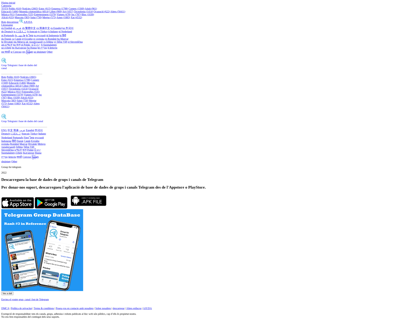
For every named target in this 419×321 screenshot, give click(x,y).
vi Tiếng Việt (60, 41)
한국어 (39, 130)
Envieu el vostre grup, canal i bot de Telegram (25, 299)
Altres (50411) (117, 11)
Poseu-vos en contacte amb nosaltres (74, 308)
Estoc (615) (45, 8)
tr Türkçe (43, 31)
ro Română (50, 38)
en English (6, 28)
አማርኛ (18, 149)
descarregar (12, 22)
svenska (5, 144)
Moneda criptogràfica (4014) (34, 11)
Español (30, 130)
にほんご (15, 133)
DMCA (5, 308)
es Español (56, 28)
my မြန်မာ (27, 51)
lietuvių (12, 157)
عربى (22, 130)
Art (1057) (67, 11)
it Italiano (53, 31)
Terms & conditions (44, 308)
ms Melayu (20, 41)
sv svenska (38, 38)
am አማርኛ (6, 44)
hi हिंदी (63, 35)
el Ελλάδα (27, 38)
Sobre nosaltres (103, 308)
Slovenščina (7, 149)
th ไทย (29, 35)
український (8, 147)
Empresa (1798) (59, 8)
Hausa (38, 152)
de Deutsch (7, 31)
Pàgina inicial (8, 2)
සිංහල (37, 149)
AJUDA (28, 22)
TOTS (4, 8)
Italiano (42, 133)
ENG (4, 130)
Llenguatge (7, 25)
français (26, 133)
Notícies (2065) (30, 8)
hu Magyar (62, 38)
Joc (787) (76, 14)
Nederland (6, 137)
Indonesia (6, 141)
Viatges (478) (64, 14)
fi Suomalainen (49, 44)
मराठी (19, 157)
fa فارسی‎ (20, 35)
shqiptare (6, 161)
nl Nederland (65, 31)
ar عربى (17, 28)
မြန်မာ (35, 157)
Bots (3, 22)
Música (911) (8, 14)
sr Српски (16, 51)
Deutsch (5, 133)
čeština (19, 147)
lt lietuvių (52, 47)
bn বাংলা (16, 44)
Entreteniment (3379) (45, 14)
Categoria (6, 5)
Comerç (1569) (76, 8)
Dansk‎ (20, 141)
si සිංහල (35, 44)
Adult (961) (91, 8)
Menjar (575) (49, 17)
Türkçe (34, 133)
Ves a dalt (7, 293)
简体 (16, 130)
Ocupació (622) (102, 11)
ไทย (31, 137)
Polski (30, 149)
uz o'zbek (6, 47)
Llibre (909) (55, 11)
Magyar (23, 144)
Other (50, 51)
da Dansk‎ (6, 38)
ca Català (16, 38)
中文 (10, 130)
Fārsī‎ (26, 137)
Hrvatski (32, 144)
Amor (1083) (63, 17)
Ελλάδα (35, 141)
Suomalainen (8, 152)
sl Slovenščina (75, 41)
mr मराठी (5, 51)
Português (18, 137)
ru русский (40, 35)
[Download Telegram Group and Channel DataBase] (21, 22)
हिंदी (14, 141)
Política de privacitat (21, 308)
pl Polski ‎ (26, 44)
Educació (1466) (9, 11)
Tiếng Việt (28, 147)
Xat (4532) (76, 17)
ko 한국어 (67, 28)
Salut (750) (36, 17)
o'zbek (18, 152)
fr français (32, 31)
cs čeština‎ (48, 41)
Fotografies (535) (24, 14)
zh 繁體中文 (29, 28)
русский (39, 137)
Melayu (42, 144)
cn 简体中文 (43, 28)
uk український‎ (34, 41)
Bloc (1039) (88, 14)
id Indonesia (52, 35)
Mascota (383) (22, 17)
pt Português (7, 35)
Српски (27, 157)
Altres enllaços (133, 308)
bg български (19, 47)
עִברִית (4, 157)
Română (14, 144)
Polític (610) (15, 8)
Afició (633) (7, 17)
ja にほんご (20, 31)
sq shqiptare (40, 51)
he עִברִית (42, 47)
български (28, 152)
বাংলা (24, 149)
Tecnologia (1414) (83, 11)
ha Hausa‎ (32, 47)
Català (27, 141)
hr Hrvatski (7, 41)
